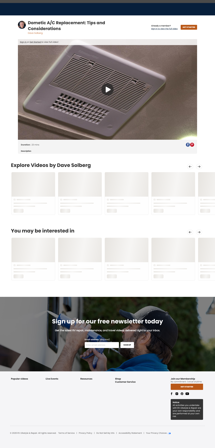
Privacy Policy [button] (85, 433)
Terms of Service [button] (66, 433)
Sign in (23, 42)
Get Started (35, 42)
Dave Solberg (35, 33)
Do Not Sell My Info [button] (105, 433)
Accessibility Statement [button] (130, 433)
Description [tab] (26, 151)
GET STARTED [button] (189, 27)
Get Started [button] (187, 387)
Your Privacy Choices (156, 433)
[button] (164, 27)
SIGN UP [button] (127, 345)
